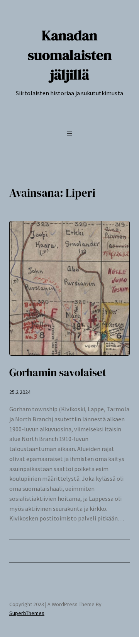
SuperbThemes (26, 613)
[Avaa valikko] (69, 133)
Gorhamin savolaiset (57, 372)
